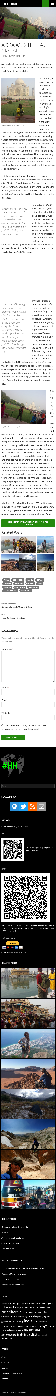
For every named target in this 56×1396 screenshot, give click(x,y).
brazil (23, 1307)
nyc (44, 1326)
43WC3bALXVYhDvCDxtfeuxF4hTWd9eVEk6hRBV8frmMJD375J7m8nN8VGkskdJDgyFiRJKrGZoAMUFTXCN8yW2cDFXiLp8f (28, 928)
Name (5, 687)
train (20, 1334)
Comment (7, 648)
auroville (40, 1303)
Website (5, 712)
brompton (32, 1307)
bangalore (48, 1303)
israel (36, 1321)
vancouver (6, 1338)
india (40, 584)
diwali (40, 580)
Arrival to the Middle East (13, 1238)
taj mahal (33, 587)
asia (26, 1303)
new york (35, 1326)
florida (32, 1316)
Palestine (5, 1232)
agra (6, 580)
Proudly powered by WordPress (13, 1392)
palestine (11, 1330)
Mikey (4, 56)
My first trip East (18, 1274)
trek (27, 1334)
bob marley (18, 580)
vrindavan (26, 591)
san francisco (9, 1334)
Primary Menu (52, 3)
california (14, 1312)
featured (19, 584)
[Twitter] (23, 806)
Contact (5, 1362)
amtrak (11, 1303)
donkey (7, 584)
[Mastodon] (14, 806)
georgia (41, 1316)
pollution (20, 587)
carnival (37, 1312)
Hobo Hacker (9, 3)
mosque (7, 587)
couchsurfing (22, 1317)
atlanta (32, 1303)
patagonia (19, 1330)
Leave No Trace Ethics (11, 1373)
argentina (19, 1303)
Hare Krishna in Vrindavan (13, 616)
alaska (4, 1303)
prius (37, 1329)
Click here (6, 826)
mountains (9, 1326)
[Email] (41, 806)
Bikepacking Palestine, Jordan (15, 1227)
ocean (51, 1326)
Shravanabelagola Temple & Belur (17, 605)
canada (26, 1312)
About (4, 1357)
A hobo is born (12, 1279)
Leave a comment (16, 56)
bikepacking (10, 1307)
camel (30, 580)
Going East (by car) (10, 1243)
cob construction (9, 1316)
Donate (4, 1367)
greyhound (6, 1321)
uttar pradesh (10, 591)
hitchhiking (17, 1321)
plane (31, 1329)
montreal (43, 1321)
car (32, 1312)
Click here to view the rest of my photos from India (28, 523)
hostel (30, 584)
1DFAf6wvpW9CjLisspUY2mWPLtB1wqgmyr (39, 849)
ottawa (4, 1330)
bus (3, 1312)
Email (5, 700)
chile (44, 1312)
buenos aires (44, 1308)
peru (26, 1329)
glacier (47, 1317)
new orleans (22, 1326)
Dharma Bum (7, 1248)
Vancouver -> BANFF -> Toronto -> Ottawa (25, 1268)
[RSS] (32, 806)
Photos (4, 1378)
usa (34, 1334)
